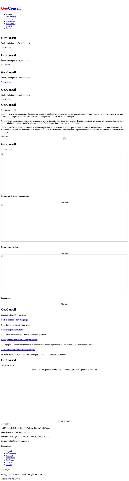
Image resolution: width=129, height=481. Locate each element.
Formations (10, 21)
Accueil (9, 14)
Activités (9, 19)
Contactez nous (64, 421)
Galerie (9, 26)
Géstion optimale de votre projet (14, 320)
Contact (9, 28)
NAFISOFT (15, 479)
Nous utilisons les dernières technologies (18, 350)
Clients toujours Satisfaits (12, 330)
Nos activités (6, 47)
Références (10, 23)
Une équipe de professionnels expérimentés (19, 340)
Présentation (11, 17)
